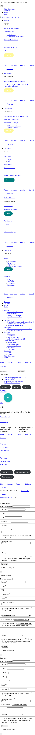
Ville (3, 517)
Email (4, 525)
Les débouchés (8, 206)
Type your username (6, 506)
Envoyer (4, 564)
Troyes (9, 160)
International (7, 327)
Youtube (22, 65)
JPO (1, 403)
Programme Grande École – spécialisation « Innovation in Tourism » (16, 85)
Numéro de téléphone (8, 530)
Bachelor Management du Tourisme (14, 81)
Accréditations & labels (10, 47)
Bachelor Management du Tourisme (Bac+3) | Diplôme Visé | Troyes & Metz (20, 323)
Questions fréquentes (22, 472)
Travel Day (10, 263)
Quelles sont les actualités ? (12, 383)
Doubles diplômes (12, 127)
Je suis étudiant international (12, 119)
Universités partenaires (14, 126)
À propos (6, 20)
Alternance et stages (9, 232)
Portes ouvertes (11, 261)
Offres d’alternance (9, 9)
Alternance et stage (13, 344)
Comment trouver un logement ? (13, 381)
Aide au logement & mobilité (12, 175)
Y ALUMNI (7, 224)
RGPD (13, 497)
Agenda (6, 12)
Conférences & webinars (14, 266)
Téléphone (5, 689)
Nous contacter (6, 472)
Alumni (6, 14)
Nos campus (7, 156)
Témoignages (8, 221)
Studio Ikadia (25, 491)
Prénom (4, 509)
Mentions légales (5, 497)
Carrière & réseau (9, 341)
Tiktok (6, 65)
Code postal (5, 521)
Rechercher (7, 302)
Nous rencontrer (7, 477)
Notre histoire (11, 35)
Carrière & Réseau (9, 198)
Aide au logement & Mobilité (16, 339)
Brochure (8, 55)
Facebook (10, 69)
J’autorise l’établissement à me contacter (14, 557)
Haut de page (4, 422)
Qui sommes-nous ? (9, 31)
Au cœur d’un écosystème (11, 28)
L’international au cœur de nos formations (16, 116)
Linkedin (28, 362)
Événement (10, 281)
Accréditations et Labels (14, 317)
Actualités (7, 11)
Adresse (4, 672)
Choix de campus (7, 619)
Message (4, 553)
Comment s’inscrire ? (10, 379)
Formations (7, 320)
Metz (8, 161)
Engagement (11, 285)
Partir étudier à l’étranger (11, 123)
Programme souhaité (7, 541)
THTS (6, 51)
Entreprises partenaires (10, 209)
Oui (4, 537)
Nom (3, 513)
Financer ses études (9, 168)
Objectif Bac (11, 265)
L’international (8, 108)
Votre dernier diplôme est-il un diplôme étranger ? (16, 536)
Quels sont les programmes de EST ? (14, 377)
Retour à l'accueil (5, 417)
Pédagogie (10, 280)
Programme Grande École (15, 325)
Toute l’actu (7, 250)
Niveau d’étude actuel (8, 623)
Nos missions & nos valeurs (15, 36)
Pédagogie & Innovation (14, 315)
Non (9, 537)
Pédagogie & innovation (11, 40)
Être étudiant (7, 148)
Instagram (14, 65)
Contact (8, 213)
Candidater (9, 180)
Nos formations (8, 73)
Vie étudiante (7, 164)
